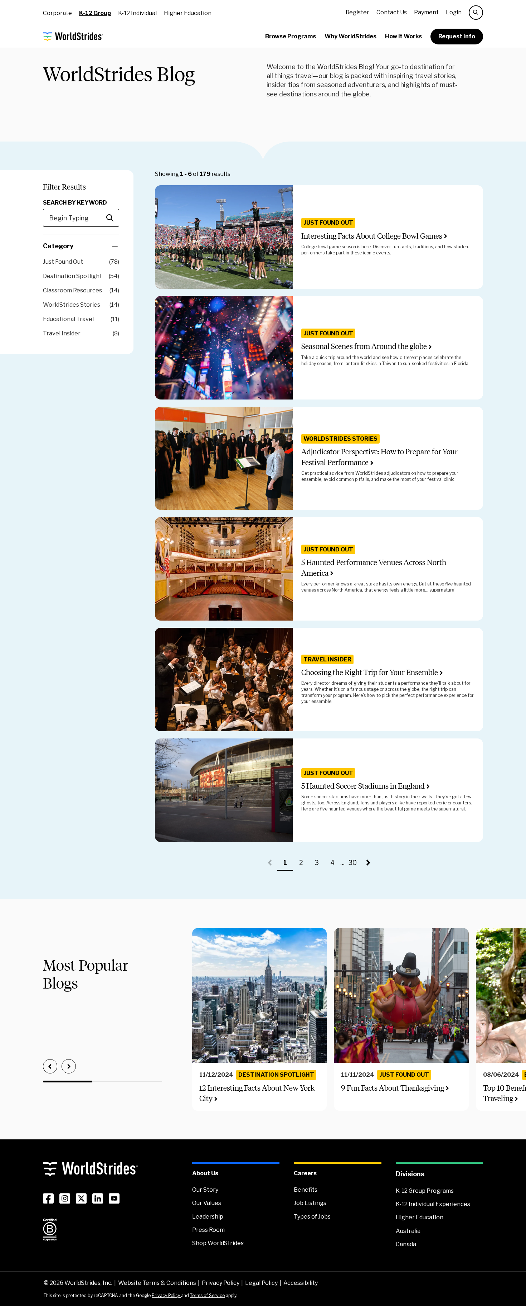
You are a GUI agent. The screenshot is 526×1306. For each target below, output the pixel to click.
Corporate (57, 13)
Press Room (208, 1229)
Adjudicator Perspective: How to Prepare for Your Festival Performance (379, 457)
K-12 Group (95, 13)
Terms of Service (207, 1295)
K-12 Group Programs (425, 1190)
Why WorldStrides (350, 36)
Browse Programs (290, 36)
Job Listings (310, 1203)
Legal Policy (261, 1282)
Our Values (206, 1203)
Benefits (305, 1189)
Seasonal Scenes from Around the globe (364, 346)
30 (354, 865)
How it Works (403, 36)
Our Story (205, 1189)
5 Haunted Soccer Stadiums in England (363, 785)
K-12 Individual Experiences (433, 1204)
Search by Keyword (75, 202)
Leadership (207, 1216)
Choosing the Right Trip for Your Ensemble (369, 672)
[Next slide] (69, 1066)
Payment (426, 12)
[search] (476, 12)
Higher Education (187, 13)
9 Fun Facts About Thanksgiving (392, 1087)
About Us (205, 1173)
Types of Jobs (312, 1216)
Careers (305, 1173)
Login (454, 12)
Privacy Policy (220, 1282)
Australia (408, 1231)
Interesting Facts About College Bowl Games (371, 235)
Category (58, 246)
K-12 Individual (137, 13)
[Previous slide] (50, 1066)
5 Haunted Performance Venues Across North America (373, 567)
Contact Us (391, 12)
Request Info (456, 36)
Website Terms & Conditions (157, 1282)
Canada (406, 1244)
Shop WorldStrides (218, 1243)
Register (357, 12)
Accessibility (300, 1282)
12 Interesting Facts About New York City (257, 1093)
